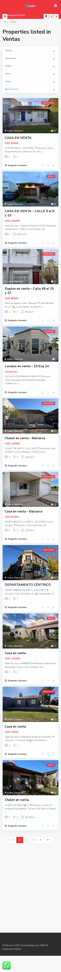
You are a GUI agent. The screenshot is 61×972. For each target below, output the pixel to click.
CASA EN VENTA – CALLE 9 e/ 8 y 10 (29, 213)
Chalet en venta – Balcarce (25, 438)
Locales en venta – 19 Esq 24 (27, 366)
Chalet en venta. (17, 800)
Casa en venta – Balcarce (23, 511)
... (43, 151)
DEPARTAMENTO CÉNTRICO (28, 584)
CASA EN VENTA (18, 138)
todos (10, 130)
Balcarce (18, 130)
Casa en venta (15, 653)
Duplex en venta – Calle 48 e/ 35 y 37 (29, 290)
